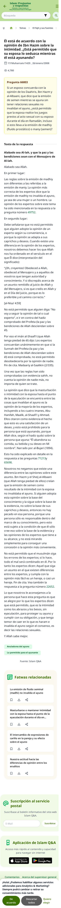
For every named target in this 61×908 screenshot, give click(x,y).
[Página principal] (11, 28)
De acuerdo (11, 900)
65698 (8, 462)
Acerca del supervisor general (39, 877)
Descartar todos (31, 900)
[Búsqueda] (56, 15)
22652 (50, 586)
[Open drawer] (57, 6)
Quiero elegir (47, 900)
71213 (42, 458)
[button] (11, 699)
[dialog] (29, 893)
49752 (31, 212)
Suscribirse (50, 823)
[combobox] (23, 15)
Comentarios (12, 877)
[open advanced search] (45, 15)
